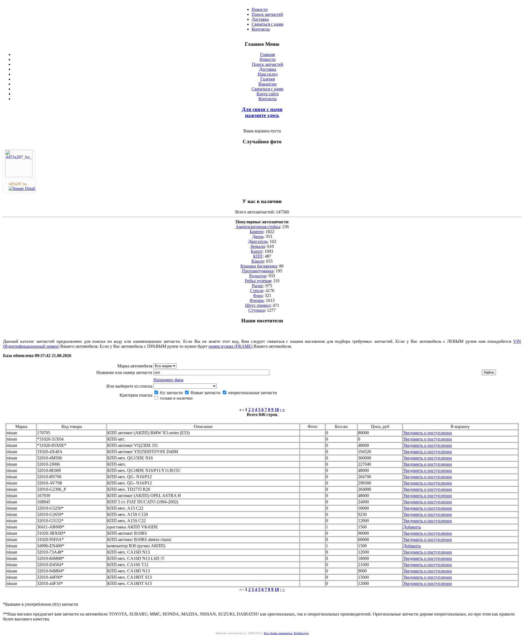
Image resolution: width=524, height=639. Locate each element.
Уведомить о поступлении (427, 432)
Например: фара (168, 380)
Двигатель (257, 241)
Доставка (260, 19)
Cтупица (256, 310)
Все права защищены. (278, 633)
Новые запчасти (205, 392)
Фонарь (256, 300)
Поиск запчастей (267, 14)
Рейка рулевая (258, 280)
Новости (260, 9)
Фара (258, 295)
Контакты (261, 29)
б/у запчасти (171, 392)
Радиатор (257, 276)
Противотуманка (257, 271)
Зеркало (257, 246)
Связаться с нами (268, 24)
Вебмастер (301, 633)
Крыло (257, 261)
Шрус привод (257, 305)
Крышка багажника (258, 266)
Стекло (256, 290)
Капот (256, 251)
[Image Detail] (22, 188)
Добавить (412, 527)
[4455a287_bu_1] (18, 175)
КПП (258, 256)
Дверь (257, 236)
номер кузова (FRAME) (230, 346)
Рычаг (257, 285)
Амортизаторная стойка (258, 226)
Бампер (256, 231)
